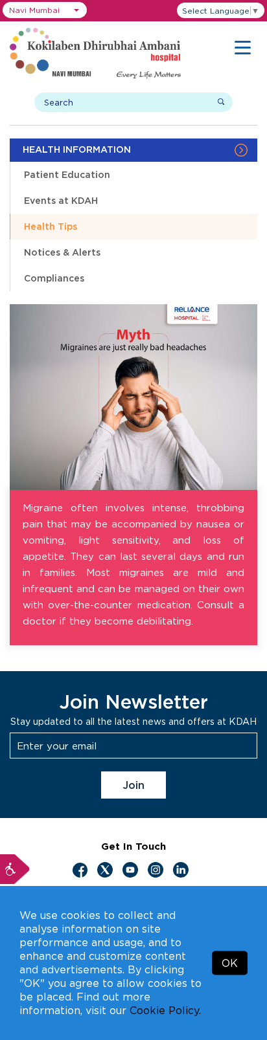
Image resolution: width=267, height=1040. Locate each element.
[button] (45, 10)
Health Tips (50, 226)
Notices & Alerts (62, 252)
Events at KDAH (61, 200)
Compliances (54, 278)
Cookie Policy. (165, 1010)
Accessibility (15, 869)
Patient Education (67, 174)
